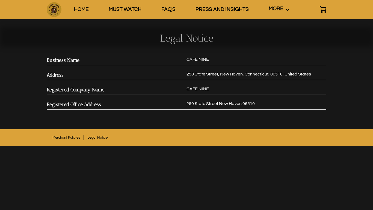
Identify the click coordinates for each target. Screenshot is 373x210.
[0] (323, 9)
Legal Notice (97, 137)
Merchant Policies (66, 137)
